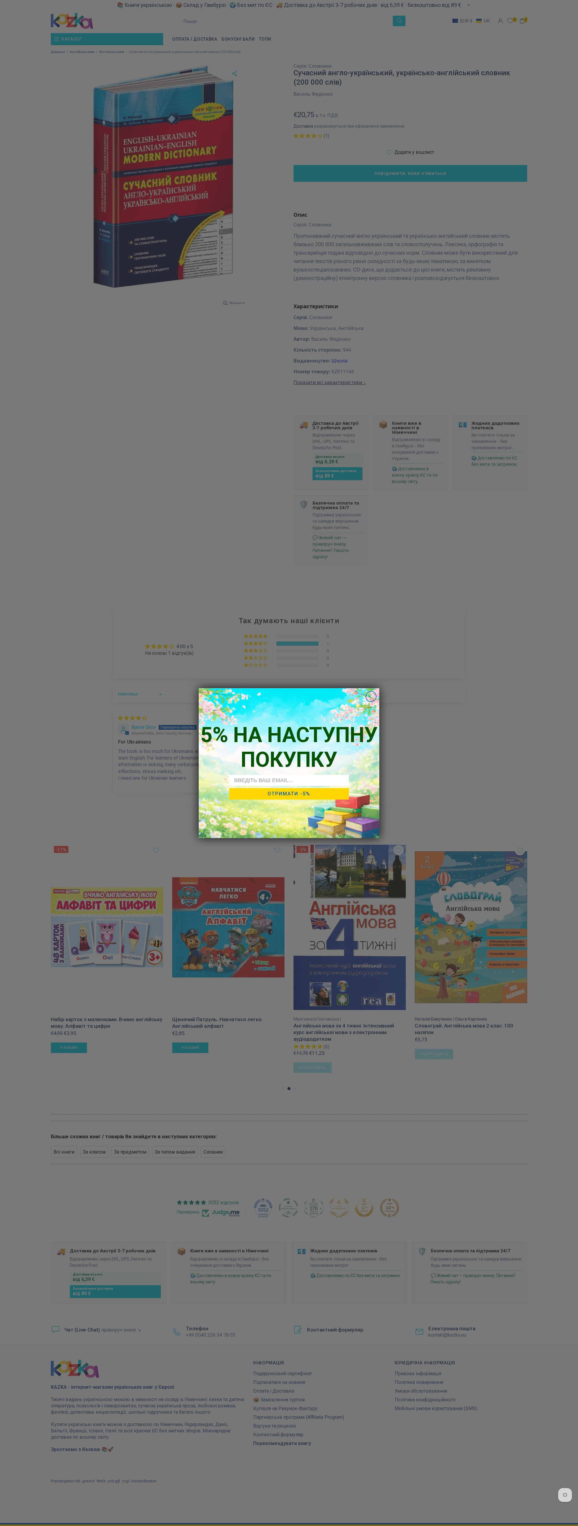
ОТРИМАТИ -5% (289, 794)
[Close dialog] (371, 696)
